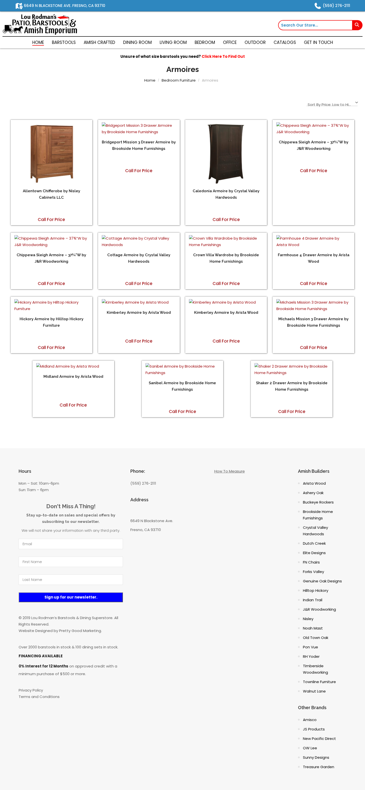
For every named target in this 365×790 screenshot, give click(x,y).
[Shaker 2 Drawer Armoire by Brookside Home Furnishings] (292, 369)
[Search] (358, 25)
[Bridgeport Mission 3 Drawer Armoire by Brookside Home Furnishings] (139, 128)
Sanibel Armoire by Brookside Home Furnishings (182, 386)
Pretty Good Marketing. (80, 630)
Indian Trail (312, 599)
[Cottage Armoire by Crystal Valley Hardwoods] (139, 241)
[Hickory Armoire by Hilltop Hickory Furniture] (51, 305)
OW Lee (310, 748)
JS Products (314, 729)
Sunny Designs (316, 757)
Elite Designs (314, 552)
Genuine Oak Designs (322, 581)
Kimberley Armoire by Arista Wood (139, 312)
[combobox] (332, 103)
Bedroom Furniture (179, 80)
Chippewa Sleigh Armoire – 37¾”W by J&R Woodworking (313, 145)
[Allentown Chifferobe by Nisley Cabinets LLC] (51, 153)
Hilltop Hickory (315, 590)
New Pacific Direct (319, 738)
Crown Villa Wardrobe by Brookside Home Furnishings (226, 258)
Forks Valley (313, 571)
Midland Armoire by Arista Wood (73, 376)
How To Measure (229, 471)
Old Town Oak (315, 637)
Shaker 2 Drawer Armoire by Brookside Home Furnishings (292, 386)
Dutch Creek (314, 543)
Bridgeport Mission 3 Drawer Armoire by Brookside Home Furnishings (139, 145)
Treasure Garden (318, 766)
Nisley (308, 618)
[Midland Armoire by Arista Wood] (73, 366)
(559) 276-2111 (143, 483)
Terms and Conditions (39, 696)
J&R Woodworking (319, 609)
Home (149, 80)
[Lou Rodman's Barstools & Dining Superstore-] (39, 24)
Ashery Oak (313, 492)
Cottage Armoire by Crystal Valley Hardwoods (138, 258)
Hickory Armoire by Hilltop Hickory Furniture (51, 322)
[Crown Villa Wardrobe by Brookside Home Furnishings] (226, 241)
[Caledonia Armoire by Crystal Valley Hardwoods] (226, 153)
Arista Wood (314, 483)
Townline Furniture (319, 681)
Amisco (310, 719)
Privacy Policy (31, 690)
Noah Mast (313, 628)
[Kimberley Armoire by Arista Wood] (139, 302)
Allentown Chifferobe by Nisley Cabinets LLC (51, 194)
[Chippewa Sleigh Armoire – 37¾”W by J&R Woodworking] (313, 128)
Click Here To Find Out (223, 56)
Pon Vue (310, 647)
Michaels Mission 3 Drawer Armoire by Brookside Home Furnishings (313, 322)
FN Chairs (311, 562)
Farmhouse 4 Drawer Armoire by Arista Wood (313, 258)
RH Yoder (311, 656)
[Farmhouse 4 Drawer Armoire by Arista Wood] (313, 241)
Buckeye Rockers (318, 502)
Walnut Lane (314, 691)
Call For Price (51, 219)
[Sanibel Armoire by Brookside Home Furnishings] (183, 369)
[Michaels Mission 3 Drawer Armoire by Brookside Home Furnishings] (313, 305)
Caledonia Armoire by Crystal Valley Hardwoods (226, 194)
